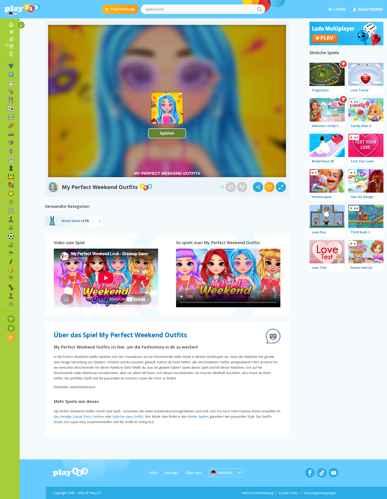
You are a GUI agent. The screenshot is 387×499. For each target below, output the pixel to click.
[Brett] (11, 142)
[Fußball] (11, 236)
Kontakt (171, 472)
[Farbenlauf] (346, 43)
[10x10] (11, 117)
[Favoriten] (11, 337)
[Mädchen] (11, 304)
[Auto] (11, 134)
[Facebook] (310, 472)
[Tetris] (11, 185)
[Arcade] (11, 219)
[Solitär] (11, 108)
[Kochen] (11, 279)
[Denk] (11, 151)
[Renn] (11, 253)
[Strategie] (11, 176)
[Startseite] (11, 25)
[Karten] (11, 100)
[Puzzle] (11, 74)
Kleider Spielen (198, 416)
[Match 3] (11, 66)
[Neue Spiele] (11, 32)
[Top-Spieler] (11, 46)
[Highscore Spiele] (11, 319)
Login (340, 9)
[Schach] (11, 168)
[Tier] (11, 287)
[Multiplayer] (11, 296)
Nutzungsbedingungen (320, 493)
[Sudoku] (11, 159)
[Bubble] (11, 91)
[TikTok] (322, 472)
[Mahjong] (11, 83)
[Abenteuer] (11, 270)
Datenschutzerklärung (257, 493)
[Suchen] (259, 9)
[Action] (11, 228)
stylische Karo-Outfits (128, 416)
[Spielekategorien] (11, 53)
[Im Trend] (11, 39)
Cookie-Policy (288, 493)
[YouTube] (333, 472)
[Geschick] (11, 262)
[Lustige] (11, 193)
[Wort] (11, 210)
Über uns (194, 472)
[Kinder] (11, 202)
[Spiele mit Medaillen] (11, 328)
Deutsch (225, 472)
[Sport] (11, 125)
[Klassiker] (11, 245)
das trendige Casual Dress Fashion (79, 416)
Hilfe (153, 472)
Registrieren (370, 9)
